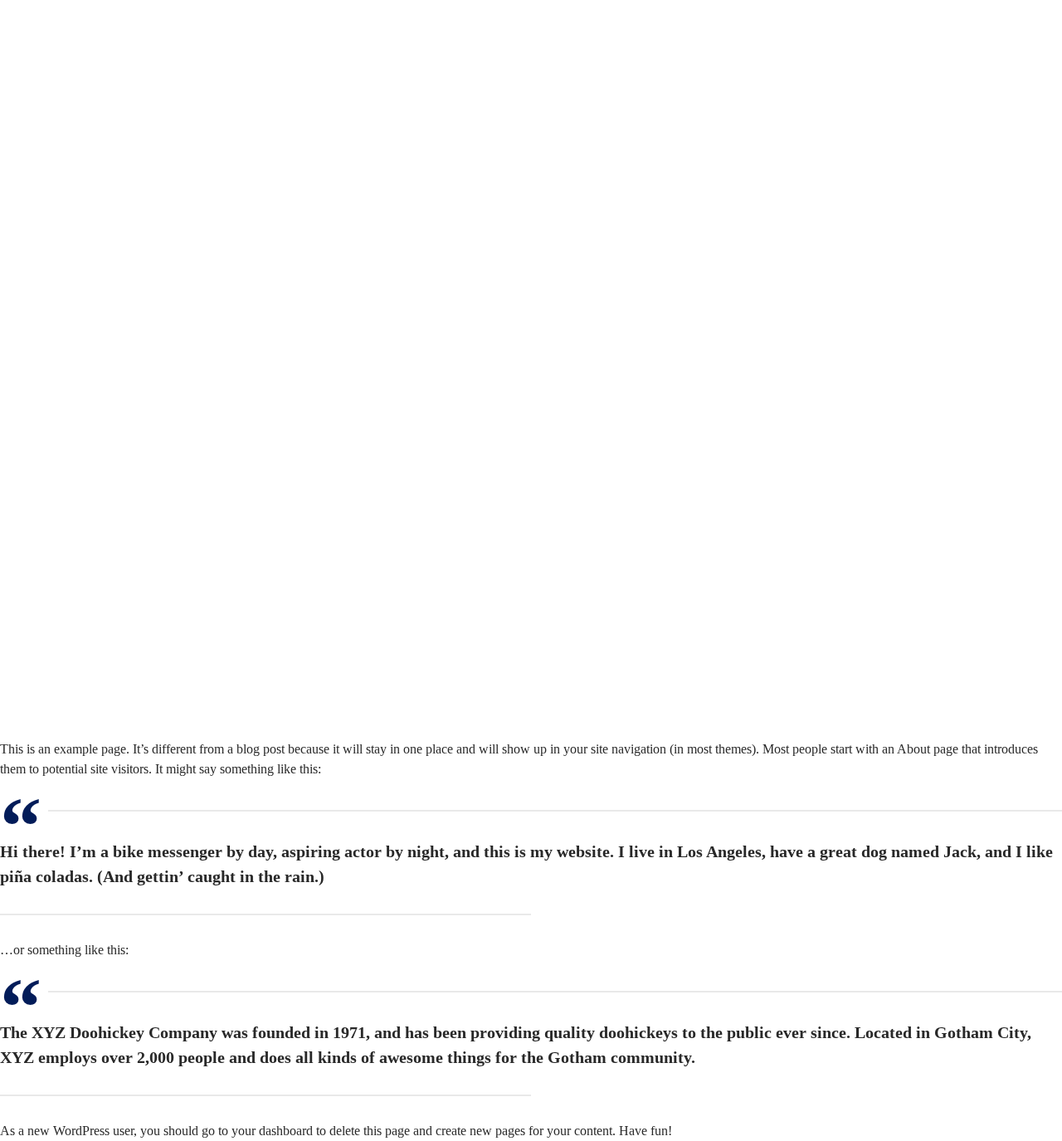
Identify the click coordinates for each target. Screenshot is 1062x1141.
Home (53, 92)
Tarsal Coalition (104, 470)
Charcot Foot (97, 251)
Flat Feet (86, 271)
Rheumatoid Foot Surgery (131, 649)
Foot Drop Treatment (118, 231)
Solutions (61, 131)
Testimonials (69, 689)
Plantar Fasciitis (104, 390)
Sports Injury (97, 191)
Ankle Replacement (115, 351)
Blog (49, 669)
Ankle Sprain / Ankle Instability (146, 410)
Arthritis (84, 450)
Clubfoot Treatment (114, 510)
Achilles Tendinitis (112, 151)
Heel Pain (88, 570)
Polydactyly (94, 171)
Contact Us (66, 709)
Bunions (85, 490)
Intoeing (84, 609)
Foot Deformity (103, 211)
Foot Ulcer (91, 311)
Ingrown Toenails (109, 590)
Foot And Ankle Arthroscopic (140, 331)
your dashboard (272, 1131)
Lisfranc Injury (102, 370)
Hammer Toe (97, 550)
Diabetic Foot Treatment (126, 291)
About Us (62, 112)
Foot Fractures (101, 530)
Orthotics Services (110, 629)
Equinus (84, 430)
